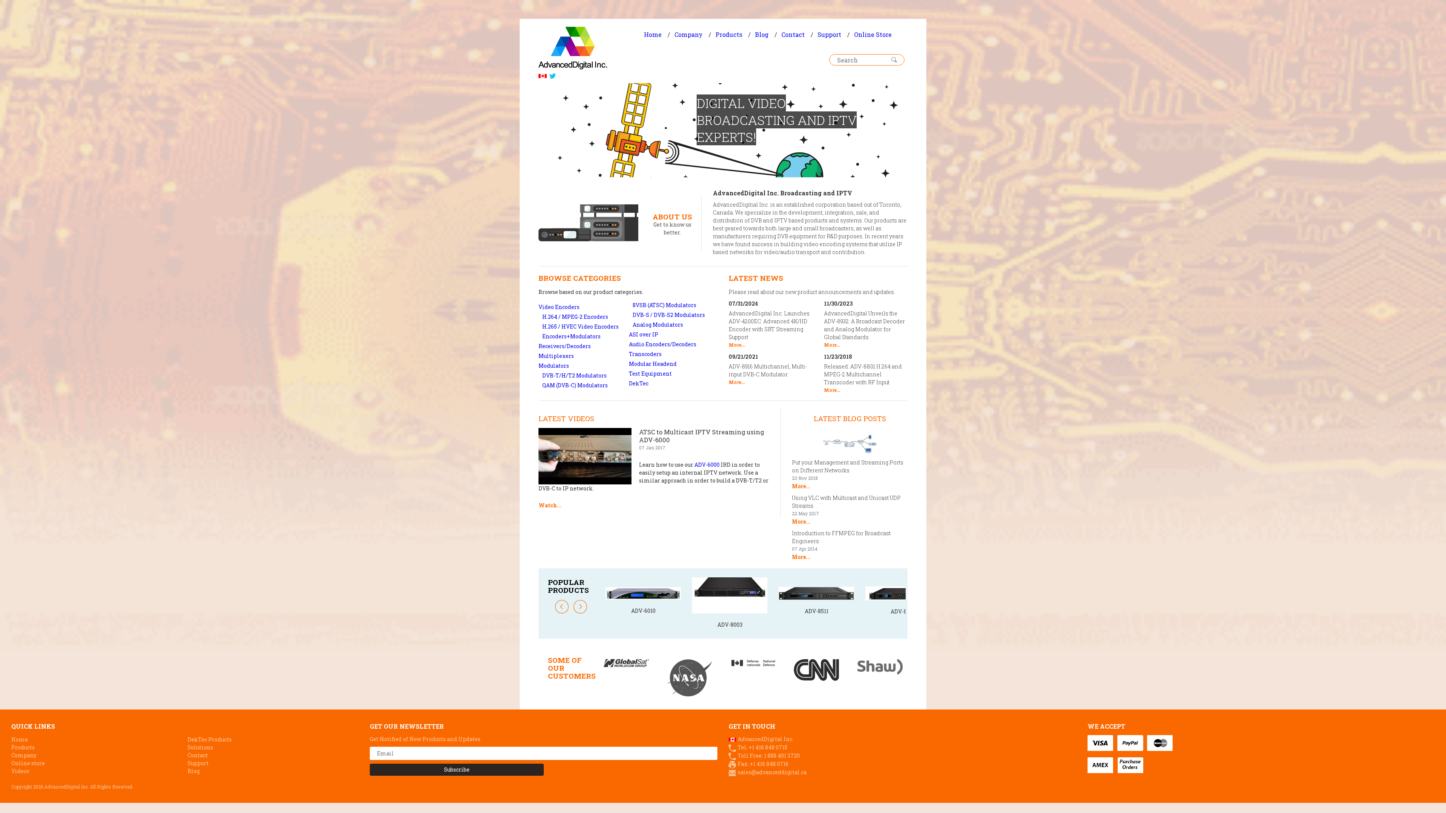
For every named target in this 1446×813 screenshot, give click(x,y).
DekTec (638, 383)
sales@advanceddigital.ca (772, 772)
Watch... (549, 505)
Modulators (553, 365)
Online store (28, 763)
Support (829, 34)
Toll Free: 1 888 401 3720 (769, 755)
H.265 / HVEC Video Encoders (580, 326)
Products (728, 34)
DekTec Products (210, 739)
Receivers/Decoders (564, 346)
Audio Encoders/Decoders (662, 344)
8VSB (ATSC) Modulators (664, 305)
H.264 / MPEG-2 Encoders (575, 316)
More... (737, 345)
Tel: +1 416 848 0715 (762, 747)
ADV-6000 (707, 464)
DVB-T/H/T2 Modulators (574, 375)
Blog (762, 34)
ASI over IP (643, 334)
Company (688, 34)
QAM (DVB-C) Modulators (575, 385)
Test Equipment (650, 373)
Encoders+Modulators (571, 336)
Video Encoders (559, 307)
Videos (20, 771)
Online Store (873, 34)
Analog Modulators (658, 324)
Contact (793, 34)
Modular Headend (653, 363)
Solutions (200, 747)
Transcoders (645, 354)
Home (653, 34)
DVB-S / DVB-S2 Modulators (669, 314)
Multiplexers (556, 355)
